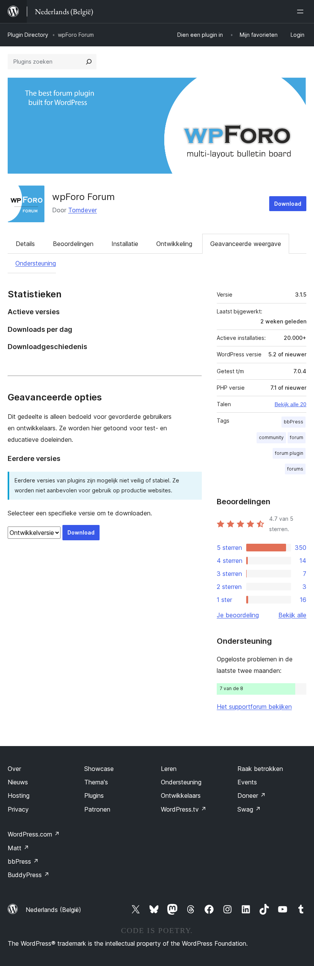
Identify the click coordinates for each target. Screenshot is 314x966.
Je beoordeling (238, 615)
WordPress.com (34, 834)
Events (247, 782)
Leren (169, 768)
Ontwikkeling (174, 244)
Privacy (18, 809)
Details (25, 244)
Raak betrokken (260, 768)
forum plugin (289, 453)
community (271, 437)
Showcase (99, 768)
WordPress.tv (183, 809)
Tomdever (82, 210)
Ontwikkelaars (181, 795)
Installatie (124, 244)
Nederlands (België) (53, 910)
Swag (249, 809)
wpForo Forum (83, 196)
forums (295, 469)
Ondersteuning (35, 263)
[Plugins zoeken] (88, 61)
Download (287, 203)
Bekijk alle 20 (290, 404)
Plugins (94, 795)
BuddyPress (28, 875)
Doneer (251, 795)
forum (296, 437)
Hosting (18, 795)
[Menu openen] (301, 11)
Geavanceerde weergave (245, 244)
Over (14, 768)
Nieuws (18, 782)
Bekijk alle (292, 615)
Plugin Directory (28, 34)
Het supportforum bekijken (254, 706)
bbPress (293, 422)
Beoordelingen (73, 244)
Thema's (96, 782)
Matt (18, 848)
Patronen (97, 809)
